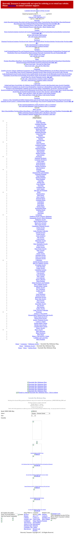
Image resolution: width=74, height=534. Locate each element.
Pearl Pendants (44, 51)
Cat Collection (45, 87)
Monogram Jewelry (34, 90)
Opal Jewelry (65, 74)
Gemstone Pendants (34, 51)
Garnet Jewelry (22, 74)
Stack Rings (62, 61)
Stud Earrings (54, 32)
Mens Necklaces (15, 111)
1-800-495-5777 (37, 515)
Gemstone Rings (41, 61)
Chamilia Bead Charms (53, 101)
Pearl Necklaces (45, 41)
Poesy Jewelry (23, 61)
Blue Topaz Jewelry (19, 72)
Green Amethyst (31, 74)
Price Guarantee (28, 526)
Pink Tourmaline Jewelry (40, 244)
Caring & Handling (44, 516)
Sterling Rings (41, 206)
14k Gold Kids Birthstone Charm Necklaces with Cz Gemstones (37, 106)
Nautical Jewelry (24, 90)
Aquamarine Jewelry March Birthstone (34, 70)
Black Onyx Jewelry (40, 223)
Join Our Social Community (9, 516)
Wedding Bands (35, 62)
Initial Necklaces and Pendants (40, 283)
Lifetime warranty (26, 518)
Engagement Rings (25, 62)
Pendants (37, 49)
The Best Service (28, 528)
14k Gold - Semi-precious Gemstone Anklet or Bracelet (37, 80)
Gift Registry (36, 529)
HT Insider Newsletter (7, 512)
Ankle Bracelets (8, 22)
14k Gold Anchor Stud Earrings (37, 36)
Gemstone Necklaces (19, 41)
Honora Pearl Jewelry (60, 100)
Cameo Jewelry (59, 85)
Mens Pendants (62, 111)
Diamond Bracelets (40, 132)
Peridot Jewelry (26, 75)
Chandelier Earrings (40, 270)
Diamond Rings (31, 61)
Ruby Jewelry (47, 75)
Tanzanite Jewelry (40, 255)
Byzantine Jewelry (40, 85)
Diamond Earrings (37, 32)
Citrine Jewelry (47, 72)
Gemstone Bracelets (18, 22)
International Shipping (36, 524)
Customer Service (30, 10)
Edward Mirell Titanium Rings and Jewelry (28, 100)
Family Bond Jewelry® (47, 100)
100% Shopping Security (58, 515)
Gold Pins (40, 181)
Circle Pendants (12, 87)
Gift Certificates (28, 520)
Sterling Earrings (62, 32)
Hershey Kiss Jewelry (40, 101)
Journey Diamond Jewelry (40, 320)
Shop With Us (28, 512)
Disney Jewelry (64, 101)
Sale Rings (49, 62)
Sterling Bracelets (51, 22)
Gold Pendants (8, 51)
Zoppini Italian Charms (39, 22)
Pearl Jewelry (18, 75)
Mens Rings (15, 61)
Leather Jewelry (40, 291)
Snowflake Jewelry (40, 304)
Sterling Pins (13, 53)
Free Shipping (28, 524)
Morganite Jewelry (56, 74)
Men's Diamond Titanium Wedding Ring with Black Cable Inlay (37, 114)
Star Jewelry (20, 91)
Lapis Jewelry (47, 74)
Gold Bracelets (28, 22)
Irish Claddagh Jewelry (26, 88)
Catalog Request (35, 528)
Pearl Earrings (46, 32)
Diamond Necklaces (7, 41)
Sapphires (54, 75)
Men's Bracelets (60, 22)
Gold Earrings (28, 32)
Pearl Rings (55, 61)
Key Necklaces (59, 88)
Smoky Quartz (61, 75)
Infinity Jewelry (50, 88)
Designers (37, 98)
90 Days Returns (26, 515)
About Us (27, 524)
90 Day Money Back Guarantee (60, 516)
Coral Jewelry (55, 72)
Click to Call (37, 15)
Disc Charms (37, 87)
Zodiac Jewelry (36, 91)
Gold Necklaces (36, 41)
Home (17, 344)
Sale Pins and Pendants (54, 53)
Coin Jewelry (21, 87)
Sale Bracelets (50, 23)
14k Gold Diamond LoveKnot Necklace (37, 46)
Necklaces (37, 40)
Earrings (37, 30)
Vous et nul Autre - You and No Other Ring (37, 66)
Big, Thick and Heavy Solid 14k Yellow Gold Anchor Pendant (37, 95)
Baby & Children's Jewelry (27, 85)
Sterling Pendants (53, 51)
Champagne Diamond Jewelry (34, 72)
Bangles (31, 23)
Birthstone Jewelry (50, 70)
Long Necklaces (14, 90)
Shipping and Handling (37, 521)
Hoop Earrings (8, 32)
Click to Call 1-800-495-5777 (37, 17)
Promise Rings (8, 61)
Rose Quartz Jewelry (37, 75)
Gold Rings (49, 61)
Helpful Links (46, 512)
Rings (37, 59)
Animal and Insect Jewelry (12, 85)
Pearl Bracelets (37, 23)
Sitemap (44, 514)
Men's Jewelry (37, 109)
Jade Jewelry (39, 74)
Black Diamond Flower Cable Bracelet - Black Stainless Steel (37, 27)
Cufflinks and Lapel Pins (51, 111)
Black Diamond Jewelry (63, 70)
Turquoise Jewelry (41, 77)
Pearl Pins (28, 53)
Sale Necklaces (65, 41)
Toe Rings (43, 62)
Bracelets (37, 20)
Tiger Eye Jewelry (31, 77)
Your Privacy (27, 522)
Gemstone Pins (35, 53)
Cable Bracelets (50, 85)
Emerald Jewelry (13, 74)
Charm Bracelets (24, 23)
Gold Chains (28, 41)
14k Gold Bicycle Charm (37, 56)
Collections (37, 83)
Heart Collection (54, 87)
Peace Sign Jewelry (45, 90)
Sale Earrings (40, 155)
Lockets (7, 90)
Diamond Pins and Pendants (21, 51)
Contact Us (38, 10)
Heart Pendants (62, 51)
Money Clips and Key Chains (35, 111)
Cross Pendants (21, 53)
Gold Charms (44, 53)
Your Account (46, 10)
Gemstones (37, 69)
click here (12, 6)
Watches (44, 23)
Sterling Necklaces (55, 41)
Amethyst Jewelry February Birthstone (12, 70)
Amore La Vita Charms (9, 100)
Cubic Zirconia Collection (48, 91)
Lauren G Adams (16, 101)
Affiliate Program (46, 520)
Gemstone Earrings (18, 32)
